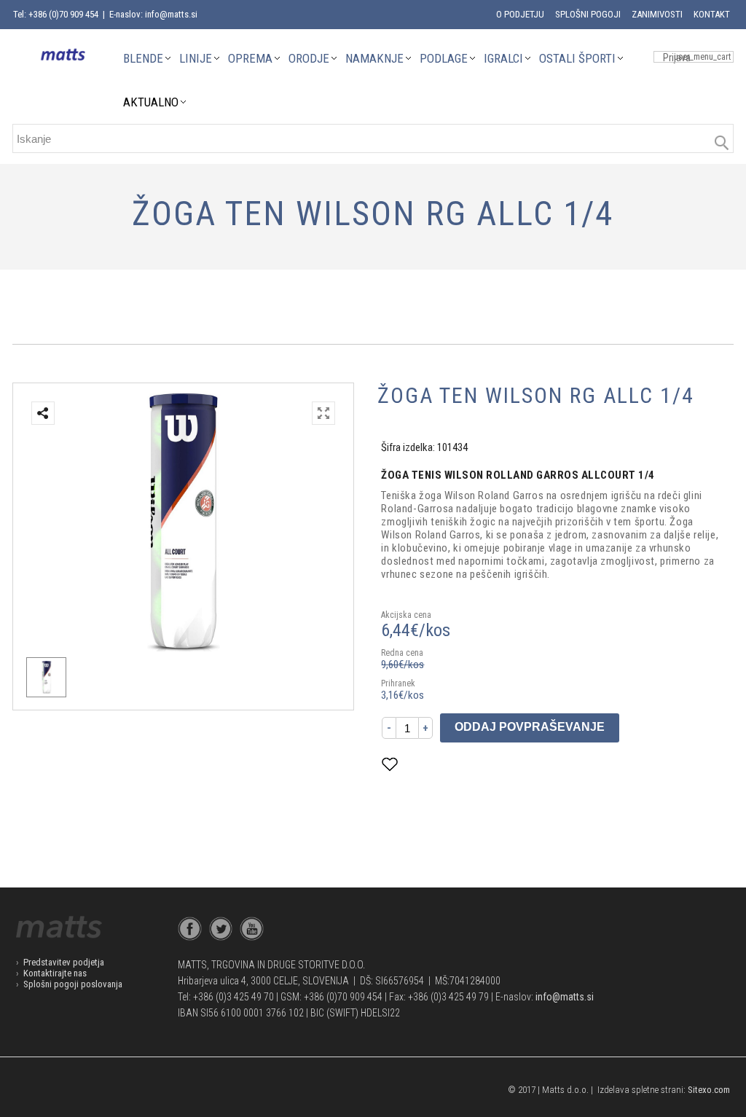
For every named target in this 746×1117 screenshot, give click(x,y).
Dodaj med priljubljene (462, 764)
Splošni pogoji (588, 14)
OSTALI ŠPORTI (577, 58)
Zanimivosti (657, 14)
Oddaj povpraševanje (530, 727)
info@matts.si (564, 997)
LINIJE (195, 58)
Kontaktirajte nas (55, 973)
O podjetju (520, 14)
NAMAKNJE (374, 58)
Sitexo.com (709, 1089)
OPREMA (250, 58)
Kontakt (712, 14)
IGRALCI (503, 58)
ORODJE (308, 58)
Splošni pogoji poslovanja (72, 984)
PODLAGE (444, 58)
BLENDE (143, 58)
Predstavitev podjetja (63, 962)
